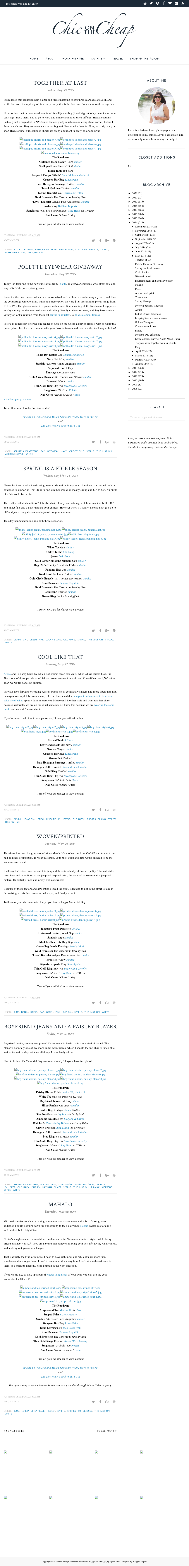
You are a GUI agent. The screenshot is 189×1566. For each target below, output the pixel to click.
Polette (62, 283)
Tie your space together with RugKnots (155, 343)
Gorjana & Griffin (73, 193)
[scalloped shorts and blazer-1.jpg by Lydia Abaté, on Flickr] (80, 148)
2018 (134, 206)
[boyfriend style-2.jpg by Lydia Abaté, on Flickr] (46, 727)
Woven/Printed (60, 836)
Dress (33, 1012)
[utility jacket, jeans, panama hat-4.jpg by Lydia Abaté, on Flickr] (45, 534)
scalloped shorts (86, 250)
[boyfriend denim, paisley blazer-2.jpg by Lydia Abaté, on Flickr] (60, 1083)
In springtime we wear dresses (150, 318)
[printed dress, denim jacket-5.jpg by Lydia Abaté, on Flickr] (80, 915)
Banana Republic (69, 583)
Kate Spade (73, 964)
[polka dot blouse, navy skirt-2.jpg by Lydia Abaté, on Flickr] (81, 337)
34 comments (11, 1401)
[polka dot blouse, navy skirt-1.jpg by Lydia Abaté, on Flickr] (81, 346)
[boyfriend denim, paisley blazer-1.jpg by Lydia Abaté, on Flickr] (37, 1070)
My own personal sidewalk (149, 305)
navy (64, 451)
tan (23, 252)
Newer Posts (15, 1430)
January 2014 (142, 363)
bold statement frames (87, 315)
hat (41, 640)
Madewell (65, 1310)
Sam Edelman (70, 175)
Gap (42, 451)
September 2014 (143, 239)
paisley (36, 1187)
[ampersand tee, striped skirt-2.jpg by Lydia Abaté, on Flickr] (39, 1292)
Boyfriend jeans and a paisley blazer (60, 1026)
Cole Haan (74, 210)
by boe (62, 1114)
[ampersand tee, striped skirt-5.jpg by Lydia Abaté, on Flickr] (81, 1292)
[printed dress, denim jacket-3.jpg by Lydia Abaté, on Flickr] (40, 911)
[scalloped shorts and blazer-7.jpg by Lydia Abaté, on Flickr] (40, 139)
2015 (134, 218)
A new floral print (144, 293)
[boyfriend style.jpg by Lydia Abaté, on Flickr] (33, 731)
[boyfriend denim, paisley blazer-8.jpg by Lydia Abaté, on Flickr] (83, 1079)
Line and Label (70, 767)
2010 (134, 380)
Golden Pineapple (144, 322)
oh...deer (10, 1187)
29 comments (11, 1175)
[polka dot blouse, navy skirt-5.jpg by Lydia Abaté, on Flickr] (39, 341)
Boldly (138, 330)
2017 (134, 210)
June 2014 (140, 251)
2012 (134, 372)
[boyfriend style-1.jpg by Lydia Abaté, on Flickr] (86, 731)
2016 (134, 214)
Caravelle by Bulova (58, 1123)
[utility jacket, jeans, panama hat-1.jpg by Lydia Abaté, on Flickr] (39, 529)
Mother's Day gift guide (147, 334)
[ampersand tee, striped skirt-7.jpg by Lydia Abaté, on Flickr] (41, 1288)
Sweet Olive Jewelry (75, 385)
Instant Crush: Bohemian (148, 314)
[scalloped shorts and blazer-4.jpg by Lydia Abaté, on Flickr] (80, 144)
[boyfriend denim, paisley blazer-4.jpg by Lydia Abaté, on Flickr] (37, 1079)
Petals (138, 289)
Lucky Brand (53, 640)
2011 (134, 376)
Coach (67, 1110)
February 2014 (143, 359)
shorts (91, 819)
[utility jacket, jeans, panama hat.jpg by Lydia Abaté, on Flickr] (83, 529)
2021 (134, 193)
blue (16, 1012)
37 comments (11, 240)
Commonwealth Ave (145, 326)
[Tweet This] (93, 241)
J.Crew (69, 740)
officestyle (76, 451)
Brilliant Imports (67, 206)
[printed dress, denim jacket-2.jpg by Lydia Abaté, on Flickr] (40, 915)
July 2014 (140, 247)
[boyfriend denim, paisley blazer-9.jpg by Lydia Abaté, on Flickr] (82, 1074)
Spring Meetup (143, 301)
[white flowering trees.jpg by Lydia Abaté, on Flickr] (83, 534)
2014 (134, 222)
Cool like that (60, 657)
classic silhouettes (60, 315)
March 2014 (141, 355)
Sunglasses (12, 252)
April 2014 (141, 351)
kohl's (101, 1185)
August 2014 (142, 243)
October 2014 (142, 235)
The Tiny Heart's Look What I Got (60, 425)
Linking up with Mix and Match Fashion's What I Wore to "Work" (60, 417)
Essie (77, 394)
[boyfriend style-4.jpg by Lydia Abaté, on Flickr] (100, 727)
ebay (78, 1310)
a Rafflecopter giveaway (17, 399)
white (29, 454)
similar (78, 162)
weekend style (14, 454)
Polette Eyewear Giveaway (60, 267)
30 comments (11, 1002)
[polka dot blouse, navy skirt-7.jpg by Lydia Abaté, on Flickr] (81, 341)
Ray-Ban (66, 973)
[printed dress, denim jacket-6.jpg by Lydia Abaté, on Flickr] (80, 911)
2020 (134, 197)
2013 (134, 368)
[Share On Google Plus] (107, 241)
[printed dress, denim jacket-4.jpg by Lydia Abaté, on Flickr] (79, 919)
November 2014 (143, 230)
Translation (141, 297)
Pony (137, 347)
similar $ (84, 175)
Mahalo (60, 1204)
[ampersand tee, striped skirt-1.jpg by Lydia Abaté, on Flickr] (81, 1296)
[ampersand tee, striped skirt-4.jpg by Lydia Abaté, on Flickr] (60, 1301)
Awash (138, 309)
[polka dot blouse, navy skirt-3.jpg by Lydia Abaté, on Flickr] (39, 346)
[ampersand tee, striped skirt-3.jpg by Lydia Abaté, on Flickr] (39, 1296)
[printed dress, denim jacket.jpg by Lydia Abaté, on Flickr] (40, 919)
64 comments (11, 442)
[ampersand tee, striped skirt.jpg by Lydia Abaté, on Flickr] (81, 1288)
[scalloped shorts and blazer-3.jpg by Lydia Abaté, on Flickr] (80, 139)
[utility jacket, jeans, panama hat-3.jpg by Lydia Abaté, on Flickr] (83, 538)
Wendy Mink (77, 946)
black (17, 250)
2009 (134, 384)
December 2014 (143, 226)
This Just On (35, 252)
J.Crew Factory (68, 1314)
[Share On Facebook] (100, 241)
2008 (134, 388)
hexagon (28, 819)
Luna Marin (62, 1127)
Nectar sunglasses (57, 1274)
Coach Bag (65, 1185)
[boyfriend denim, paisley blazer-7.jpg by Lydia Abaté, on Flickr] (83, 1070)
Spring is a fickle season (60, 468)
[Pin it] (114, 241)
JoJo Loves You (72, 1327)
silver (57, 1187)
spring (104, 250)
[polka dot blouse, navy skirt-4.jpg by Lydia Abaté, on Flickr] (39, 337)
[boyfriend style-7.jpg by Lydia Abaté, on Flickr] (19, 727)
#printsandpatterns (26, 451)
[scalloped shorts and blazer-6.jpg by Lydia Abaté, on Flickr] (40, 144)
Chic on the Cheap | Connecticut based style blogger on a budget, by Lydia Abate (85, 1561)
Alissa (7, 674)
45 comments (11, 809)
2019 (134, 201)
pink (58, 1012)
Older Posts (106, 1430)
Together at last (60, 83)
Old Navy (69, 552)
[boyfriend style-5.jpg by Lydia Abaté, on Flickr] (73, 727)
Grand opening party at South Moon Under (157, 339)
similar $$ (78, 354)
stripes (112, 819)
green (33, 640)
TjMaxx (109, 640)
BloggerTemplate (140, 1561)
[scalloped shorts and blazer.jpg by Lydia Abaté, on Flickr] (60, 153)
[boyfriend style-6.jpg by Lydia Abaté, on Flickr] (59, 731)
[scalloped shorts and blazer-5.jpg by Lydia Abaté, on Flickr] (40, 148)
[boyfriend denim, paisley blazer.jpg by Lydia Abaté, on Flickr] (37, 1074)
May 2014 (140, 255)
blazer (44, 1185)
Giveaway (53, 451)
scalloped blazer (62, 250)
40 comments (11, 630)
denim (17, 640)
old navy (69, 640)
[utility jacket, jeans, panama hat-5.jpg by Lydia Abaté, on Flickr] (37, 538)
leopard (28, 250)
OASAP (76, 928)
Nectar (75, 780)
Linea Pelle (71, 179)
